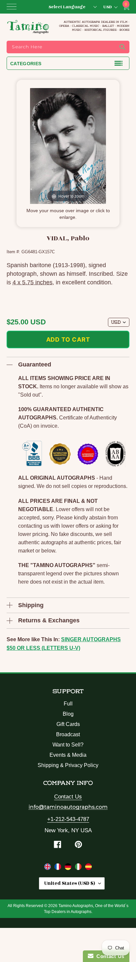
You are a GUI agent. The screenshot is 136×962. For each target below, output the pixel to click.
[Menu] (12, 6)
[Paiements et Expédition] (58, 868)
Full (68, 703)
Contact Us (68, 797)
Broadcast (68, 734)
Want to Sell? (68, 744)
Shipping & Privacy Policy (68, 765)
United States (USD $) (69, 883)
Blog (68, 714)
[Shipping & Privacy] (48, 868)
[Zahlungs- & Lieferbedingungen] (69, 868)
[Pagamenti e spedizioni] (79, 868)
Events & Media (68, 755)
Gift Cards (68, 724)
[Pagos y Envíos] (88, 868)
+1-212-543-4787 (68, 819)
